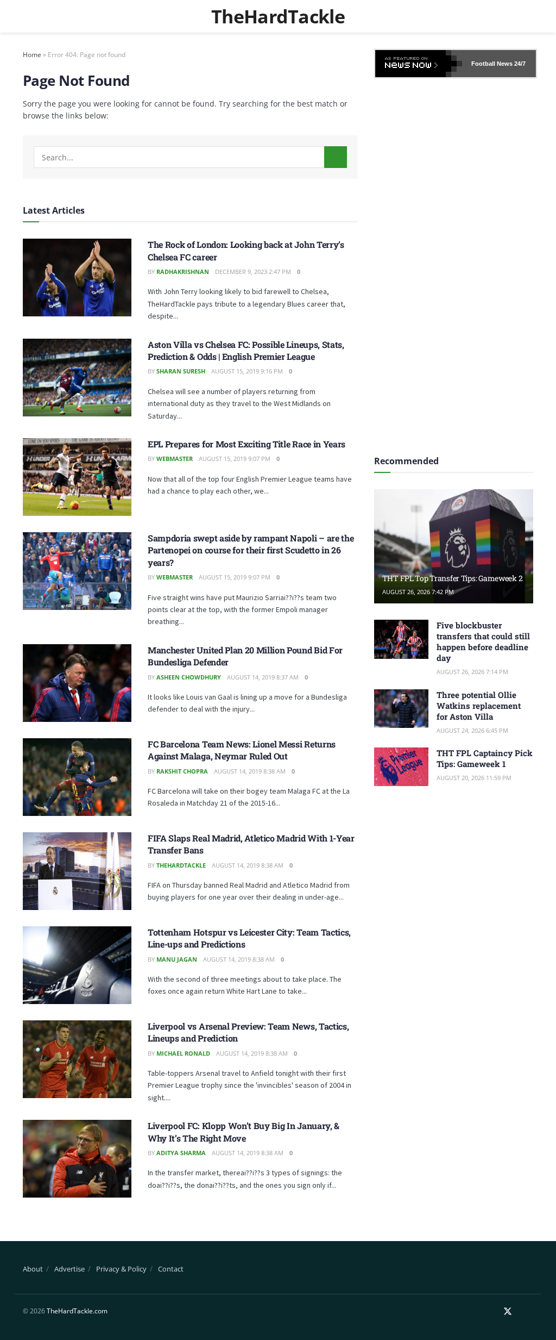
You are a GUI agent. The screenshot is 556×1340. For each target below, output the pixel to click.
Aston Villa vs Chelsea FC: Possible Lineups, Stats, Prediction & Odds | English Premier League (246, 350)
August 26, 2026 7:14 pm (472, 672)
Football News (492, 63)
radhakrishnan (182, 271)
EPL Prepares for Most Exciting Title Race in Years (246, 444)
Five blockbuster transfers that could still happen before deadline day (483, 641)
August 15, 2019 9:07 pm (234, 458)
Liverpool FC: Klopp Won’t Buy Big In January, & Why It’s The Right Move (243, 1131)
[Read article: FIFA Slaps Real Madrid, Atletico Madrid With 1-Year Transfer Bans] (77, 871)
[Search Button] (335, 157)
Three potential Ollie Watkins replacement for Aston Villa (479, 705)
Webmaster (174, 458)
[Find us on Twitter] (507, 1311)
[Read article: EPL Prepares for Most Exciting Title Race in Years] (77, 477)
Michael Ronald (183, 1053)
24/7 (519, 63)
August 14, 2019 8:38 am (250, 771)
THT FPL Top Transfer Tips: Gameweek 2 (452, 578)
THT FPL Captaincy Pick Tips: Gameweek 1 (485, 758)
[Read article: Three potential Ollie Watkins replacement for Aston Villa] (401, 708)
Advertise (69, 1269)
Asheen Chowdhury (188, 677)
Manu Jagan (176, 959)
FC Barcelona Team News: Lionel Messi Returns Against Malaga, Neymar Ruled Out (242, 750)
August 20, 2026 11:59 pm (474, 778)
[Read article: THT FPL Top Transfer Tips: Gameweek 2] (453, 546)
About (33, 1269)
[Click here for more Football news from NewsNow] (418, 63)
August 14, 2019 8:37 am (263, 677)
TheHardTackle (278, 16)
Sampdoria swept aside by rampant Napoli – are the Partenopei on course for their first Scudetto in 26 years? (250, 550)
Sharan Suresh (180, 371)
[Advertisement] (455, 263)
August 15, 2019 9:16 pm (247, 371)
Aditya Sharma (181, 1153)
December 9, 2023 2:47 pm (253, 271)
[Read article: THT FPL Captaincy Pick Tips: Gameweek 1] (401, 767)
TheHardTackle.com (77, 1311)
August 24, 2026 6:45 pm (472, 730)
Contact (171, 1269)
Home (32, 54)
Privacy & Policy (121, 1269)
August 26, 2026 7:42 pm (418, 592)
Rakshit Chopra (182, 771)
